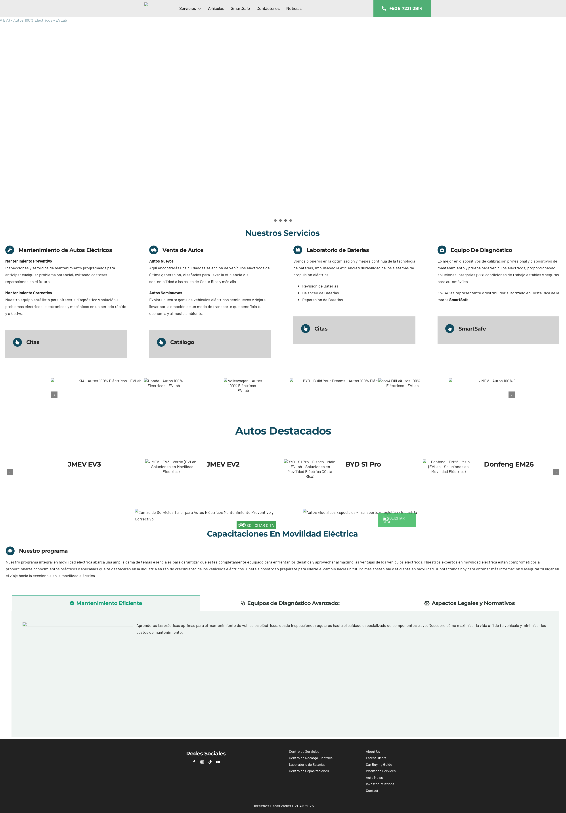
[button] (54, 394)
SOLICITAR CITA (260, 524)
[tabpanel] (285, 673)
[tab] (106, 602)
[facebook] (194, 761)
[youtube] (218, 761)
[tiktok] (210, 761)
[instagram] (202, 761)
